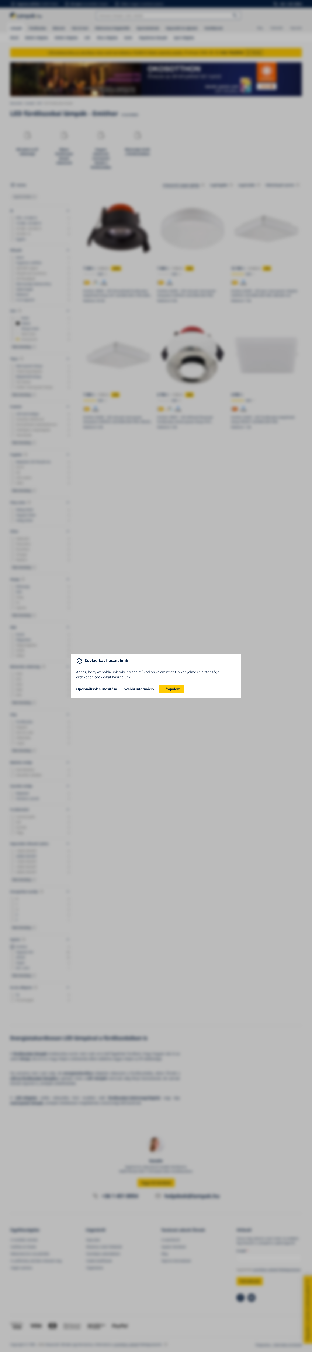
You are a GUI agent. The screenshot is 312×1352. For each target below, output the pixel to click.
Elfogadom (171, 689)
